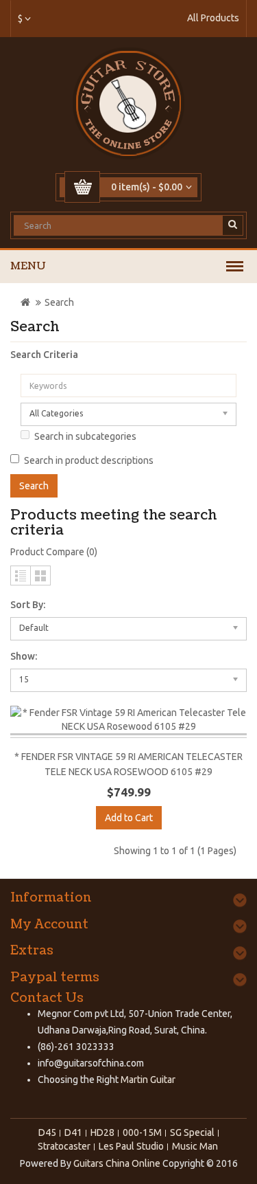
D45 (47, 1132)
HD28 (102, 1132)
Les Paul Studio (131, 1146)
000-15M (142, 1132)
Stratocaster (64, 1146)
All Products (213, 17)
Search (59, 302)
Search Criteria (44, 354)
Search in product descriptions (89, 460)
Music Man (195, 1146)
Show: (23, 656)
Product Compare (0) (53, 551)
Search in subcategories (85, 436)
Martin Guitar (147, 1079)
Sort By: (27, 604)
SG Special (192, 1132)
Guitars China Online (116, 1163)
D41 (73, 1132)
